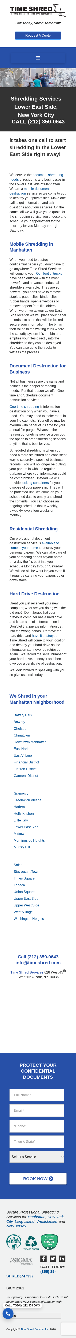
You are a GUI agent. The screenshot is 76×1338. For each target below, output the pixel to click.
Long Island (24, 1221)
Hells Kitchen (24, 813)
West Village (23, 912)
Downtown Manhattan (30, 742)
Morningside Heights (29, 840)
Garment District (26, 776)
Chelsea (20, 728)
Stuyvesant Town (26, 871)
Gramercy (21, 793)
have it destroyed (44, 635)
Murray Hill (22, 847)
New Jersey (16, 1226)
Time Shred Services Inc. (35, 1329)
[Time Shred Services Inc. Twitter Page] (53, 1260)
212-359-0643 (31, 1305)
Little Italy (21, 820)
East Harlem (23, 749)
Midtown (20, 834)
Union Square (24, 892)
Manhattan (36, 1217)
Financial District (26, 762)
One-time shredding (24, 406)
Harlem (19, 807)
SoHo (18, 865)
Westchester (47, 1221)
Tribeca (19, 885)
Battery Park (23, 715)
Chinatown (22, 735)
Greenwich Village (27, 800)
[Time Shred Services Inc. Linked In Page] (62, 1260)
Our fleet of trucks (49, 273)
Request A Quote (38, 35)
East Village (23, 755)
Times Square (24, 878)
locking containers (35, 483)
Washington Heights (29, 919)
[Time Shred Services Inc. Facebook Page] (43, 1260)
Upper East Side (26, 898)
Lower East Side (26, 827)
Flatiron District (25, 769)
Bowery (19, 722)
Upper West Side (26, 905)
